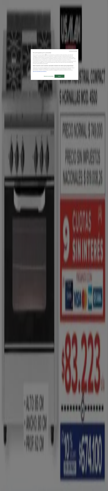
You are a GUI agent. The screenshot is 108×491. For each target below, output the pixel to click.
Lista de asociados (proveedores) (39, 71)
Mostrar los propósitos (49, 76)
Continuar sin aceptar (73, 51)
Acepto (59, 76)
